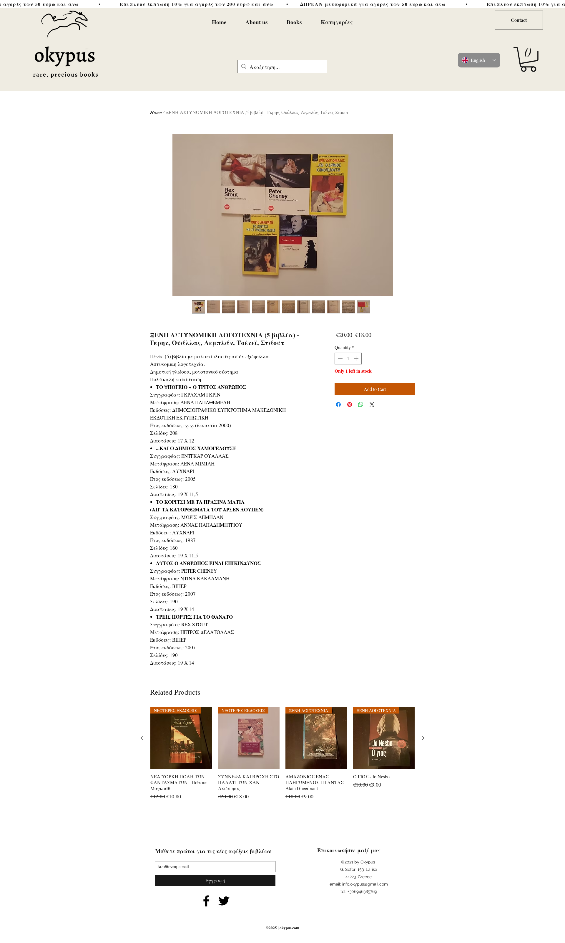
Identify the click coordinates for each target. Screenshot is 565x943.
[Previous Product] (141, 737)
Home (156, 112)
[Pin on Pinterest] (349, 404)
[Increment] (357, 358)
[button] (528, 59)
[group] (282, 757)
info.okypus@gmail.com (365, 884)
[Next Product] (423, 737)
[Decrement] (339, 358)
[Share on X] (371, 404)
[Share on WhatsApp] (360, 404)
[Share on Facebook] (338, 404)
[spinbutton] (348, 358)
